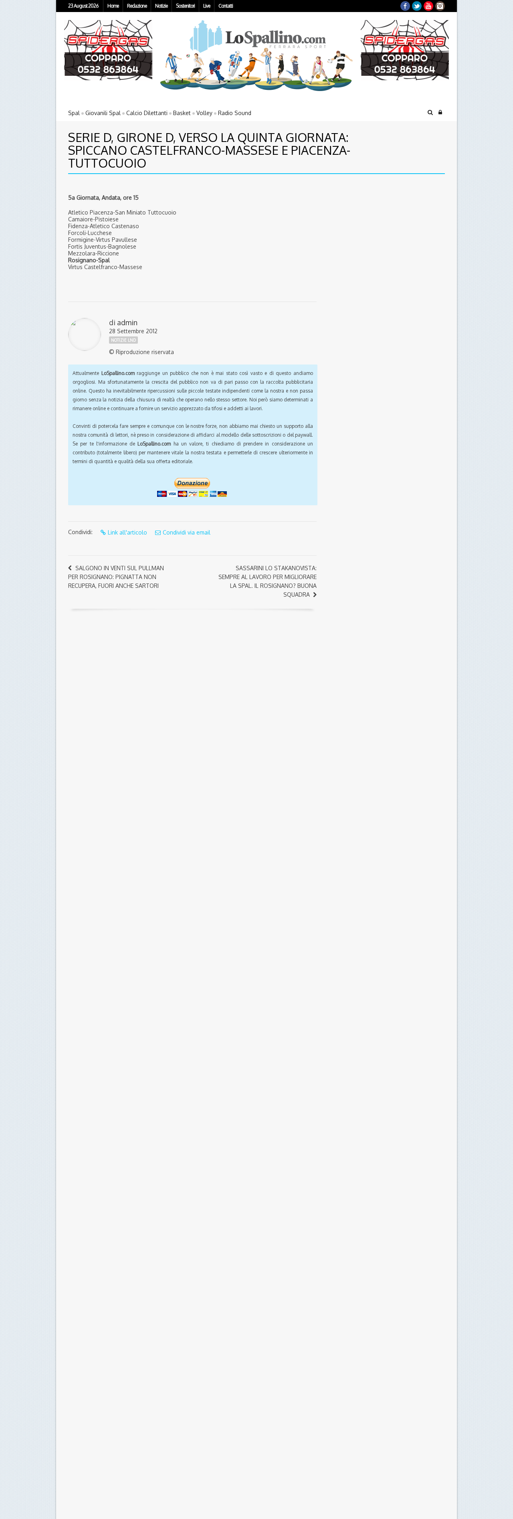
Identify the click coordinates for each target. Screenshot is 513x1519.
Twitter (417, 6)
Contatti (225, 6)
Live (206, 6)
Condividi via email (186, 532)
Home (113, 6)
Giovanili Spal (103, 112)
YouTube (428, 6)
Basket (182, 112)
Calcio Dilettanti (147, 112)
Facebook (405, 6)
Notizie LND (123, 340)
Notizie (161, 6)
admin (127, 322)
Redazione (137, 6)
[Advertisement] (375, 236)
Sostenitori (185, 6)
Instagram (440, 6)
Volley (204, 112)
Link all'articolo (127, 532)
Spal (74, 112)
